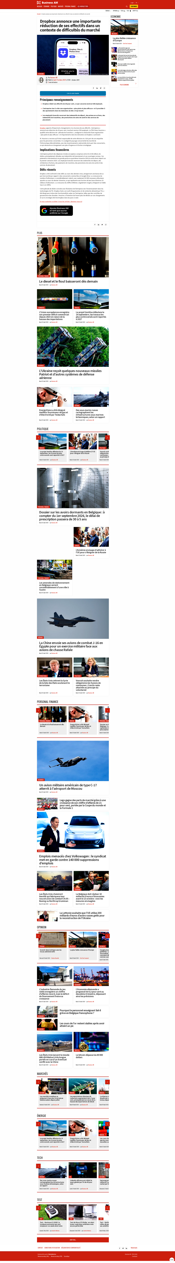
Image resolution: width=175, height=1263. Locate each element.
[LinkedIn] (126, 1248)
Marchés (60, 6)
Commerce (41, 308)
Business (41, 365)
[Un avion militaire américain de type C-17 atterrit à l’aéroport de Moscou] (73, 742)
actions (42, 1093)
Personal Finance (70, 6)
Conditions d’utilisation (52, 1248)
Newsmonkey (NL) (43, 1256)
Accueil (38, 14)
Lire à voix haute (73, 93)
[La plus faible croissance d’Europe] (83, 933)
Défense (77, 405)
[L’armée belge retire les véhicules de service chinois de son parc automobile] (114, 70)
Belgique (39, 6)
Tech (123, 11)
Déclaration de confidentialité (70, 1248)
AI (70, 1177)
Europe (77, 545)
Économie (46, 6)
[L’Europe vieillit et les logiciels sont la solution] (114, 63)
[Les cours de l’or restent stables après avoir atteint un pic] (47, 1020)
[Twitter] (123, 1248)
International (42, 676)
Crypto (135, 11)
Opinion (116, 11)
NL (137, 2)
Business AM (53, 77)
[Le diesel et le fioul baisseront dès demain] (73, 238)
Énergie (109, 11)
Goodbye (66, 1256)
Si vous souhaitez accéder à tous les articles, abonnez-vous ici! (61, 202)
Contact (40, 1248)
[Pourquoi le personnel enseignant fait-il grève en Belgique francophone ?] (47, 1007)
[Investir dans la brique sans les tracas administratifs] (52, 933)
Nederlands (134, 1248)
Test (129, 11)
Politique (54, 6)
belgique (72, 946)
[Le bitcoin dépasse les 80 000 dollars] (91, 1033)
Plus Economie (128, 84)
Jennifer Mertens (55, 1231)
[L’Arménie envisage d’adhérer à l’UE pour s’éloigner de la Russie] (91, 528)
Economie (41, 74)
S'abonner (134, 6)
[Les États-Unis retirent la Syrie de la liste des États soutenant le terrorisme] (54, 658)
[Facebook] (119, 1248)
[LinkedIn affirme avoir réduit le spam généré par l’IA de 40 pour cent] (83, 1163)
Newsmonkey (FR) (56, 1256)
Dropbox (43, 128)
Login (132, 2)
